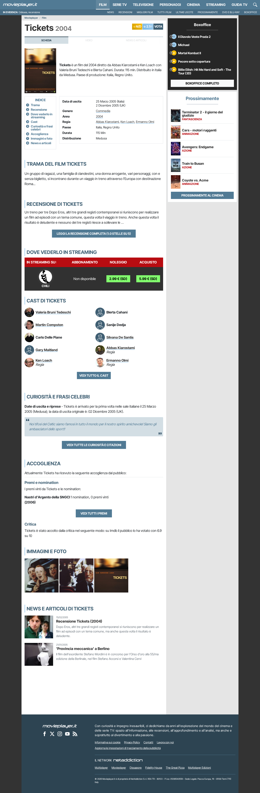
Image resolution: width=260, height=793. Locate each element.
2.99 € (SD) (118, 279)
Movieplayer (31, 18)
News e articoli (41, 143)
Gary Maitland (47, 350)
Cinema (193, 5)
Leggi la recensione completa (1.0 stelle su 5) (94, 233)
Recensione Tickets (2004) (79, 621)
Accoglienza (39, 134)
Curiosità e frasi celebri (42, 127)
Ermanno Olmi (145, 122)
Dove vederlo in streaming (41, 115)
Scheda (46, 40)
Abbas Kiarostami (107, 122)
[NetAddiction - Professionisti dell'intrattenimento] (127, 760)
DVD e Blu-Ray (231, 12)
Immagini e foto (41, 138)
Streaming (216, 5)
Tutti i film (164, 12)
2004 (99, 116)
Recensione (39, 109)
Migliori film (145, 12)
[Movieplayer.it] (20, 5)
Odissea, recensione (29, 12)
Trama (35, 105)
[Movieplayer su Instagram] (60, 733)
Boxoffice (250, 12)
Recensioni (125, 12)
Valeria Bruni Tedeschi (53, 312)
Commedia (103, 111)
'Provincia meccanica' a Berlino (82, 648)
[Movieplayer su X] (52, 733)
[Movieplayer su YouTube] (67, 733)
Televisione (143, 5)
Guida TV (239, 5)
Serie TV (120, 5)
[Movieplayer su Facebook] (44, 733)
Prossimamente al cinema (202, 195)
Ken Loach (127, 122)
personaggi (170, 5)
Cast (34, 122)
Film (103, 5)
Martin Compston (49, 325)
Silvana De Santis (120, 337)
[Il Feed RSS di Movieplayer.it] (75, 733)
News (110, 12)
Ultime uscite (184, 12)
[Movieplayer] (60, 726)
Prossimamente (208, 12)
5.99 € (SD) (148, 279)
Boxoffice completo (202, 83)
